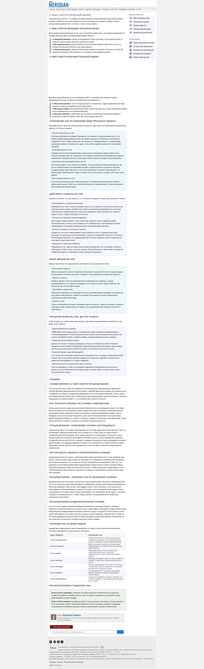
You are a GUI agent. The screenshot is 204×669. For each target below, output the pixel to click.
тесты (138, 9)
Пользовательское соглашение (73, 662)
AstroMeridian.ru (64, 647)
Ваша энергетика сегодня (141, 18)
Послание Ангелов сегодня (142, 29)
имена (81, 9)
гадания (88, 9)
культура (114, 9)
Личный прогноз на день (141, 21)
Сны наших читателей (61, 627)
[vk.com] (50, 643)
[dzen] (62, 643)
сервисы (131, 9)
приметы (105, 9)
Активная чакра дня (139, 25)
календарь (97, 9)
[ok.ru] (58, 643)
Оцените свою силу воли (141, 57)
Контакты (60, 662)
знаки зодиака (72, 9)
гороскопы (60, 9)
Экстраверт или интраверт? (142, 53)
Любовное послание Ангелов (142, 32)
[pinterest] (54, 643)
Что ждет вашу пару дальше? (143, 46)
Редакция (53, 662)
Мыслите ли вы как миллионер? (143, 50)
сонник (52, 9)
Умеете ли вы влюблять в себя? (143, 42)
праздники (123, 9)
